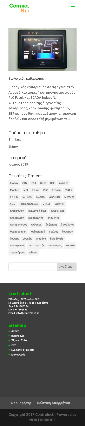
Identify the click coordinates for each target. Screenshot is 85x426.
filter (43, 183)
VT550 (47, 204)
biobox (14, 183)
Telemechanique (29, 204)
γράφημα (36, 224)
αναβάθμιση (17, 210)
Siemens (69, 197)
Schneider (54, 197)
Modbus (14, 190)
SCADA (40, 197)
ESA (34, 183)
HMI (52, 183)
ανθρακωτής (35, 217)
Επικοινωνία (18, 354)
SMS (12, 204)
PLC (45, 190)
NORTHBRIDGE (42, 420)
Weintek (59, 204)
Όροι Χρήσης (21, 403)
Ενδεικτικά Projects (22, 349)
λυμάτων (67, 231)
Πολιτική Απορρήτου (53, 403)
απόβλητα (53, 217)
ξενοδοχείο (57, 238)
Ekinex (13, 146)
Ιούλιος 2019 (18, 164)
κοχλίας (53, 231)
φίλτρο (33, 252)
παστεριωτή (17, 245)
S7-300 (14, 197)
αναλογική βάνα (37, 210)
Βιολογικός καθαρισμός (26, 78)
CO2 (24, 183)
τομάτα (70, 245)
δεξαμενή (51, 224)
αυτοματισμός (18, 224)
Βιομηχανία (17, 335)
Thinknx (14, 139)
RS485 (68, 190)
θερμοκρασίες (18, 231)
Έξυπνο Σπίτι (19, 340)
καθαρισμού (38, 231)
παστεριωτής (36, 245)
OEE (13, 345)
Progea (56, 190)
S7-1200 (27, 197)
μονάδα (27, 238)
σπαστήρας (55, 245)
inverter (63, 183)
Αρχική (15, 331)
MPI (26, 190)
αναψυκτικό (58, 210)
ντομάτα (41, 238)
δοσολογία (67, 224)
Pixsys (35, 190)
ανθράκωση (17, 217)
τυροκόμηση (17, 252)
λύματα (14, 238)
